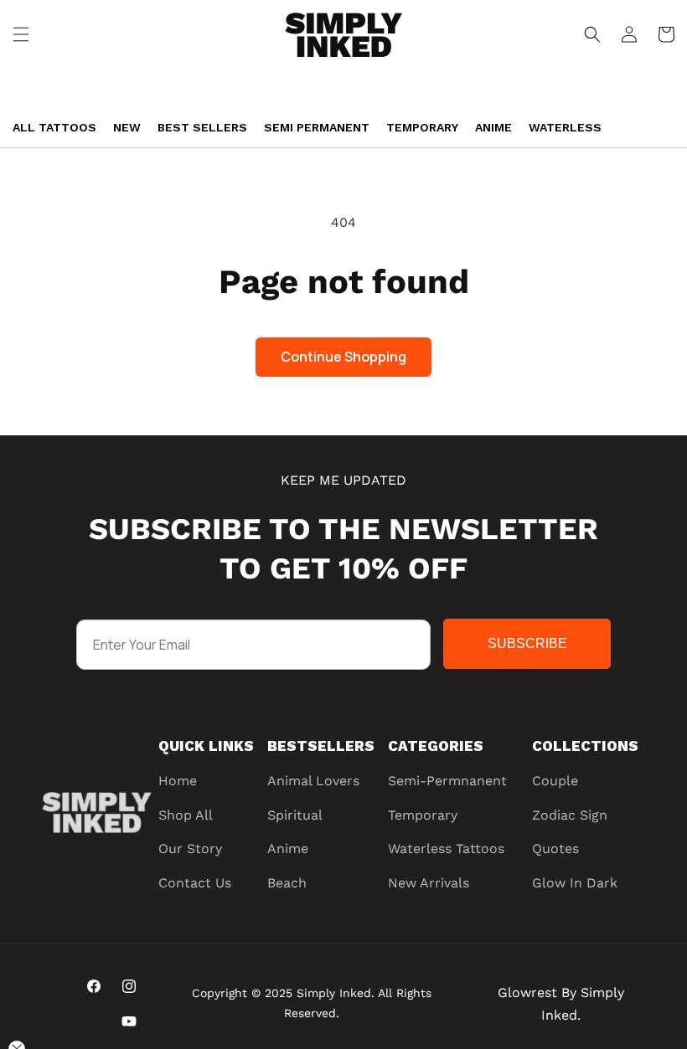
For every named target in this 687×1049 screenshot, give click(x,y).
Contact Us (194, 883)
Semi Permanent (316, 127)
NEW (127, 127)
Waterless (565, 127)
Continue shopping (343, 356)
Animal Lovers (313, 781)
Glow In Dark (574, 883)
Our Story (190, 848)
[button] (21, 34)
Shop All (185, 815)
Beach (287, 883)
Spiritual (295, 815)
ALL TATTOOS (54, 127)
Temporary (422, 127)
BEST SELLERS (202, 127)
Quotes (555, 848)
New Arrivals (428, 883)
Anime (493, 127)
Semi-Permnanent (447, 781)
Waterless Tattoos (446, 848)
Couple (555, 781)
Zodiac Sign (569, 815)
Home (177, 781)
